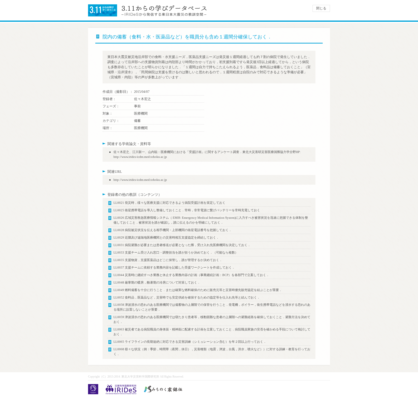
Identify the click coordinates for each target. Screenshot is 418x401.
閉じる (321, 8)
